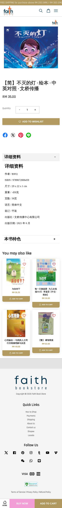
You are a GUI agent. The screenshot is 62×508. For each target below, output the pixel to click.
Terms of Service (18, 492)
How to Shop (31, 412)
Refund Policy (45, 492)
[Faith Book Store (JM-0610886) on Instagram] (31, 454)
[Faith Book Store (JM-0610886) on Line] (39, 462)
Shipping (31, 419)
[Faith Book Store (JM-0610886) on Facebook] (14, 454)
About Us (31, 423)
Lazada (31, 435)
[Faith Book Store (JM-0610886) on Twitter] (6, 454)
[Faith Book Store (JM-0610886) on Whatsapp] (31, 462)
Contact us (31, 427)
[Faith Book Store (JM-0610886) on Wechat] (23, 462)
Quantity (6, 108)
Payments (31, 416)
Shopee (31, 431)
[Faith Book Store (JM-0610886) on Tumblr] (39, 454)
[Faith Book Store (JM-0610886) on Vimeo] (56, 454)
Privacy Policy (32, 492)
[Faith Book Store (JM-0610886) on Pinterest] (23, 454)
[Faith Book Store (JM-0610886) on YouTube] (47, 454)
